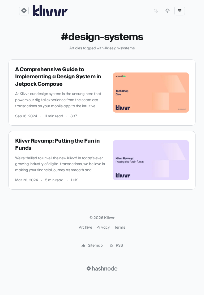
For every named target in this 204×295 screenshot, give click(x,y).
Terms (119, 227)
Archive (85, 227)
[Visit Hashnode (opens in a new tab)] (102, 268)
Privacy (103, 227)
